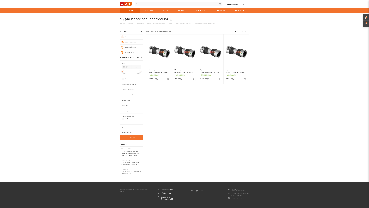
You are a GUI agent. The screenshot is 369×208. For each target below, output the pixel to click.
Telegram (192, 191)
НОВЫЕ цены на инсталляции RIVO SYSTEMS (131, 172)
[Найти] (220, 4)
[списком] (245, 31)
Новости (123, 144)
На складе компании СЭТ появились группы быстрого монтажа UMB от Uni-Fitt (130, 153)
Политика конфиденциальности (238, 190)
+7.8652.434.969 (232, 4)
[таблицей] (248, 31)
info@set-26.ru (166, 193)
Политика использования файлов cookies (240, 194)
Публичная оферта (237, 198)
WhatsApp (202, 191)
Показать (131, 137)
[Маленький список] (232, 31)
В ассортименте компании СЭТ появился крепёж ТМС (130, 163)
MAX (197, 191)
